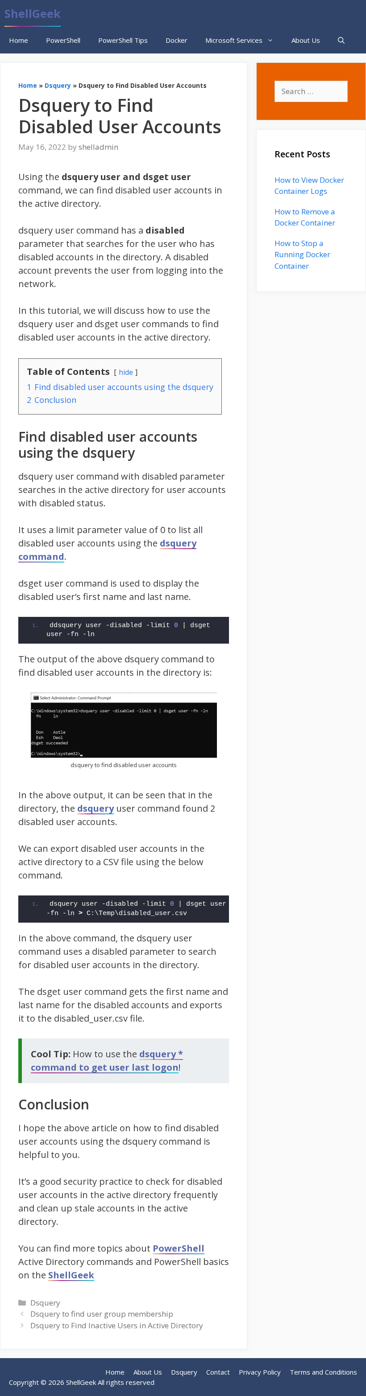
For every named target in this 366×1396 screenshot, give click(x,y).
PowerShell (63, 40)
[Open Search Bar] (341, 40)
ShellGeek (32, 13)
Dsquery (58, 85)
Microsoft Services (233, 40)
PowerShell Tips (123, 40)
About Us (305, 40)
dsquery (95, 808)
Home (18, 40)
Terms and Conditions (323, 1371)
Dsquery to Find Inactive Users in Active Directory (116, 1325)
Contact (218, 1371)
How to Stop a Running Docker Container (302, 254)
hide (126, 372)
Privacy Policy (260, 1371)
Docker (176, 40)
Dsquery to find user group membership (101, 1314)
